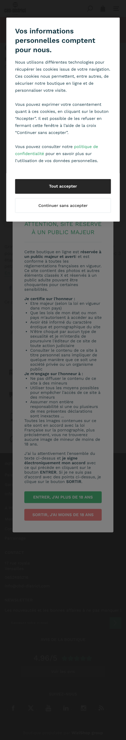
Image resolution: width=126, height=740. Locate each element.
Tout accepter (63, 186)
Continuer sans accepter (63, 205)
